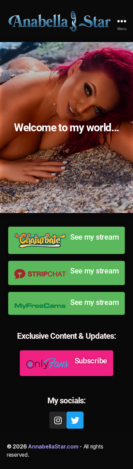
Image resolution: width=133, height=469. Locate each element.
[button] (66, 240)
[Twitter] (75, 420)
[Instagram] (57, 420)
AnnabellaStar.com (53, 446)
